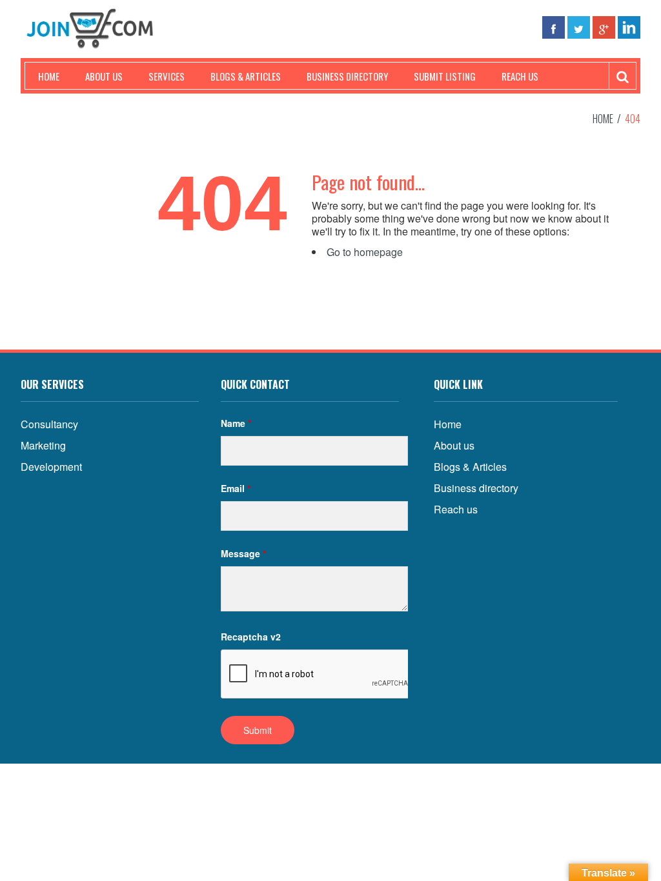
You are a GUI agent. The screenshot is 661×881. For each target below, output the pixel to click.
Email (235, 488)
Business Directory (347, 76)
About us (104, 76)
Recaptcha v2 (251, 636)
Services (166, 76)
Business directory (476, 487)
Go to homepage (365, 251)
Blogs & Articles (245, 76)
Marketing (43, 445)
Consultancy (49, 424)
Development (51, 466)
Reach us (520, 76)
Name (236, 423)
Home (48, 76)
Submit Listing (445, 76)
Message (243, 553)
